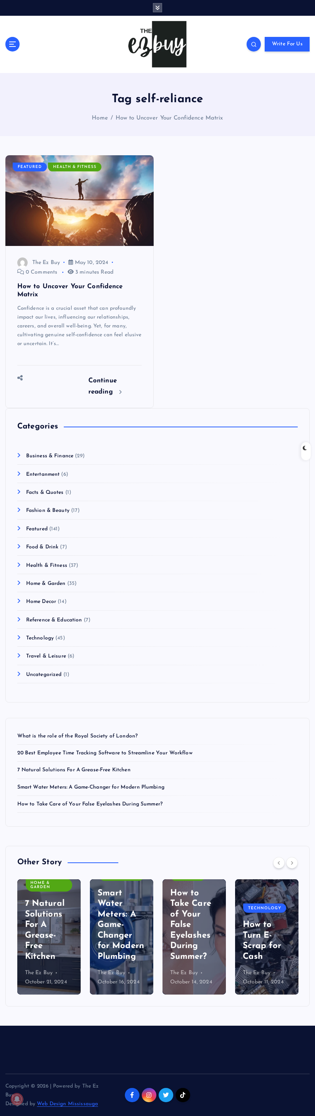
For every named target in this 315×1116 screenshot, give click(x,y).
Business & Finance (49, 455)
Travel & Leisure (46, 656)
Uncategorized (44, 674)
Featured (30, 167)
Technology (40, 638)
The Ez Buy (46, 263)
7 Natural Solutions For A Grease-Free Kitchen (74, 769)
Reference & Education (54, 620)
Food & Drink (42, 547)
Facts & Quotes (45, 492)
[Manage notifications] (17, 1099)
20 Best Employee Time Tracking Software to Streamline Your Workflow (104, 753)
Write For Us (287, 44)
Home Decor (41, 601)
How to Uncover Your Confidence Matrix (169, 118)
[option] (49, 937)
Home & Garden (46, 583)
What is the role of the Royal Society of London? (77, 736)
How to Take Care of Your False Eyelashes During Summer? (89, 804)
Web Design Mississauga (67, 1103)
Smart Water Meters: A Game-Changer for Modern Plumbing (90, 787)
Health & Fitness (74, 167)
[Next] (292, 863)
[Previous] (279, 863)
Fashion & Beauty (48, 510)
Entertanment (43, 474)
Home (100, 118)
